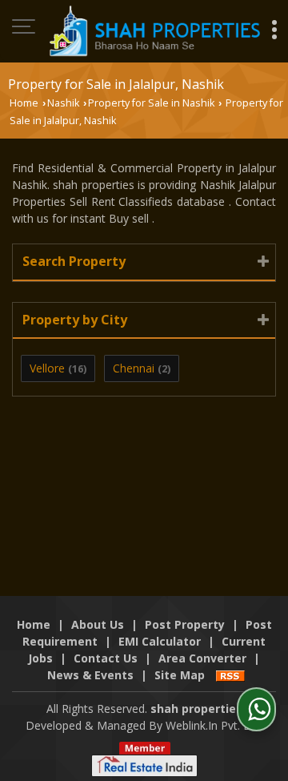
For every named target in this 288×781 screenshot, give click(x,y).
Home (24, 103)
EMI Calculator (159, 641)
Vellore (47, 368)
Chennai (133, 368)
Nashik (63, 103)
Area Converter (202, 658)
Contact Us (106, 658)
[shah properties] (154, 31)
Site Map (179, 674)
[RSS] (230, 674)
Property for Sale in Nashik (151, 103)
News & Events (90, 674)
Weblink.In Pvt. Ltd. (214, 725)
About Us (97, 624)
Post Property (185, 624)
